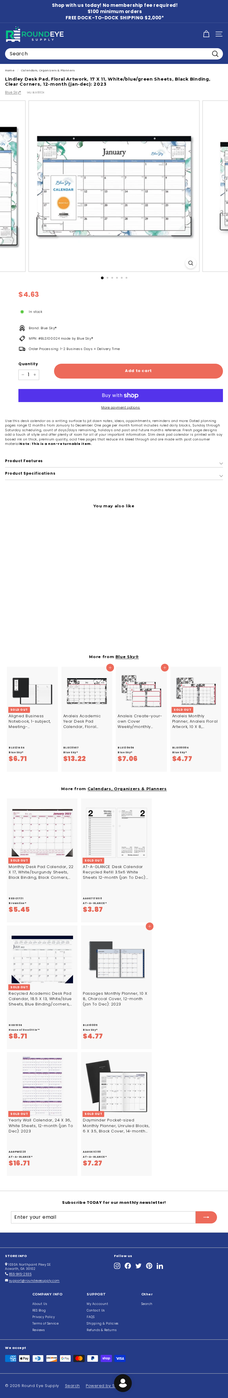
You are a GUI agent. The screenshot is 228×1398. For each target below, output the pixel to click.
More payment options (120, 407)
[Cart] (206, 34)
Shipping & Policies (102, 1323)
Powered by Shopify (107, 1385)
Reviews (38, 1330)
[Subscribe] (206, 1217)
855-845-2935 (20, 1274)
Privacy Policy (43, 1317)
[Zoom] (190, 263)
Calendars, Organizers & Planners (48, 70)
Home (10, 70)
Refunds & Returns (101, 1330)
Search (147, 1304)
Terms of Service (45, 1323)
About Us (39, 1304)
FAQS (90, 1317)
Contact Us (96, 1310)
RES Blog (39, 1310)
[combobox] (114, 53)
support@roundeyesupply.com (34, 1280)
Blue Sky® (13, 92)
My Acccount (97, 1304)
